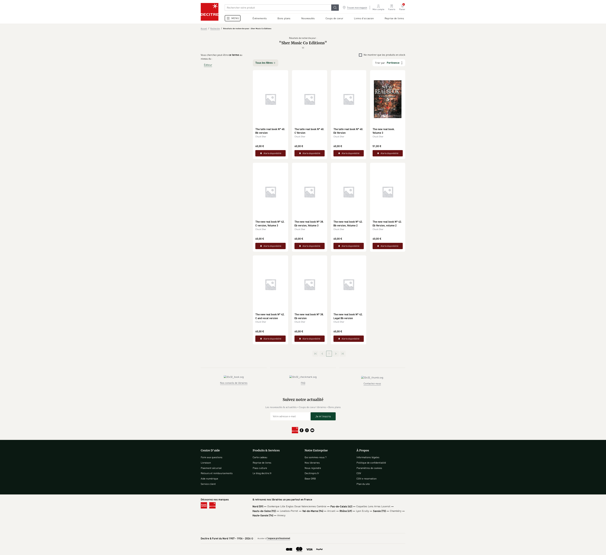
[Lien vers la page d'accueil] (209, 12)
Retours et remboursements (217, 473)
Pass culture (260, 468)
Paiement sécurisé (211, 468)
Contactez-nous (372, 383)
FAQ (303, 382)
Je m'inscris (323, 416)
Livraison (206, 462)
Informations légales (367, 457)
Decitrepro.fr (312, 473)
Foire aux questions (211, 457)
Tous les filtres (264, 62)
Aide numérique (209, 478)
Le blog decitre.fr (262, 473)
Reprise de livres (262, 462)
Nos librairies (312, 462)
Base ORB (310, 478)
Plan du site (363, 483)
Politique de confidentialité (371, 462)
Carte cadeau (260, 457)
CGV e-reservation (366, 478)
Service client (208, 483)
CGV (358, 473)
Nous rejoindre (313, 468)
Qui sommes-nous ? (316, 457)
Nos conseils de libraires (233, 382)
